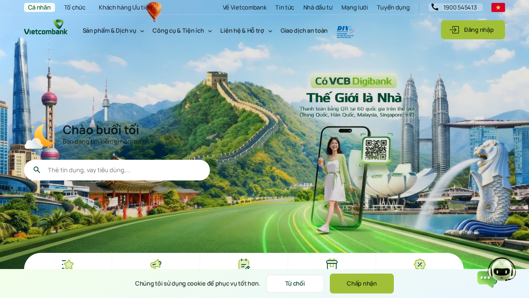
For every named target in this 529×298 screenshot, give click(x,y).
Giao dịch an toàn (304, 30)
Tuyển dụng (393, 7)
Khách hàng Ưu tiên (125, 7)
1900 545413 (460, 7)
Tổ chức (75, 7)
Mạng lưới (354, 7)
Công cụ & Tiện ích (178, 30)
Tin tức (284, 7)
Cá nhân (39, 7)
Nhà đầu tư (318, 7)
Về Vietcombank (245, 7)
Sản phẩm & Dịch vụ (109, 30)
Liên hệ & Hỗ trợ (242, 30)
